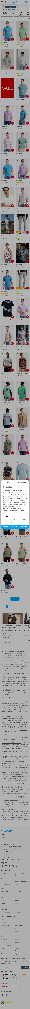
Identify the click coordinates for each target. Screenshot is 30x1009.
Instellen (5, 526)
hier (7, 516)
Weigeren (14, 526)
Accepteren (24, 526)
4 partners (18, 498)
